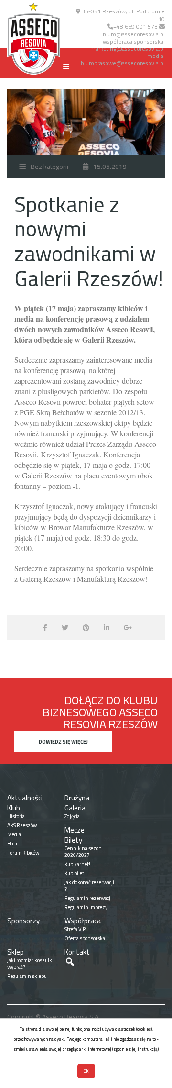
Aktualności (25, 798)
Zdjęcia (72, 816)
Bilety (73, 840)
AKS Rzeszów (22, 825)
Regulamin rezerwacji (88, 898)
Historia (16, 816)
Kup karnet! (77, 864)
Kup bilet (74, 873)
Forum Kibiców (23, 852)
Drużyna (76, 798)
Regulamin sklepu (27, 976)
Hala (12, 843)
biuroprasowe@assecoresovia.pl (123, 62)
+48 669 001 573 (135, 26)
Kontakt (77, 952)
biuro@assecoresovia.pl (134, 34)
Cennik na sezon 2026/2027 (83, 851)
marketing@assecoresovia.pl (127, 48)
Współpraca (82, 921)
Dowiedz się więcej (63, 741)
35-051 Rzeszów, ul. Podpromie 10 (122, 15)
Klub (13, 808)
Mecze (74, 830)
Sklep (15, 952)
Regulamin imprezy (86, 907)
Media (14, 834)
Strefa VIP (75, 929)
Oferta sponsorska (84, 938)
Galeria (75, 808)
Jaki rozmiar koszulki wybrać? (30, 963)
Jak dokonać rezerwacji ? (89, 885)
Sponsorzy (23, 921)
